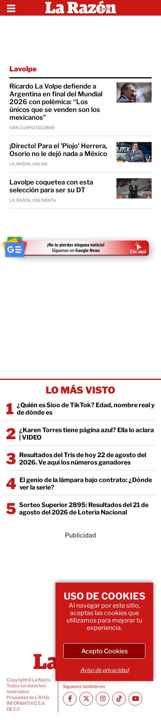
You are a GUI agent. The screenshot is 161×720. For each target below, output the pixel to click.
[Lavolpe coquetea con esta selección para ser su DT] (134, 188)
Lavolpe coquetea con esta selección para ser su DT (51, 186)
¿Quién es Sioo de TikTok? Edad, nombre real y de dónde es (86, 408)
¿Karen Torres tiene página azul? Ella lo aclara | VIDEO (86, 433)
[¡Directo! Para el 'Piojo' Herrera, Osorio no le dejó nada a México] (134, 152)
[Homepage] (80, 7)
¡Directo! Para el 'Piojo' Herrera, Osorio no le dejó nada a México (58, 150)
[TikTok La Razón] (119, 699)
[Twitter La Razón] (86, 699)
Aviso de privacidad (104, 670)
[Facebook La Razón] (70, 699)
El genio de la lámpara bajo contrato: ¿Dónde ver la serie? (86, 483)
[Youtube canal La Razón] (135, 699)
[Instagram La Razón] (102, 699)
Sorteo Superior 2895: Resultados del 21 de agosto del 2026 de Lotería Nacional (83, 508)
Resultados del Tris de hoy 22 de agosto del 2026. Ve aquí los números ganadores (82, 458)
